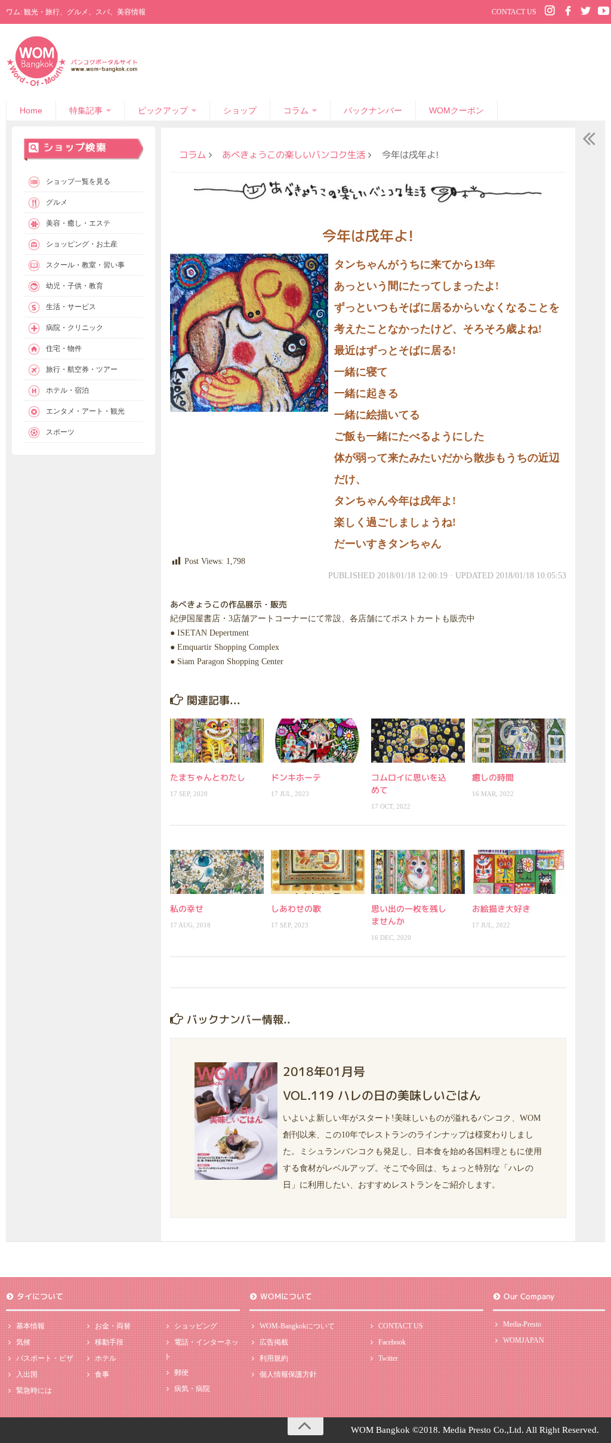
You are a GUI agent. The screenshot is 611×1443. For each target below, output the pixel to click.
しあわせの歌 (296, 908)
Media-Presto (522, 1324)
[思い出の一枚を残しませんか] (418, 872)
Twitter (388, 1358)
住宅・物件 (64, 348)
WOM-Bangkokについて (297, 1326)
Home (31, 110)
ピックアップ (163, 110)
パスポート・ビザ (44, 1358)
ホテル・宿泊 (67, 390)
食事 (102, 1374)
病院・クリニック (74, 327)
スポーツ (60, 432)
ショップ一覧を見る (78, 181)
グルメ (56, 202)
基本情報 (30, 1326)
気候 (23, 1342)
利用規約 (274, 1358)
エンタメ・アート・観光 (85, 411)
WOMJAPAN (523, 1340)
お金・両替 (113, 1326)
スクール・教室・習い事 (85, 265)
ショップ (240, 110)
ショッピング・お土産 (82, 244)
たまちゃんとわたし (207, 777)
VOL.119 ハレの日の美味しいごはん (382, 1095)
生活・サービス (71, 307)
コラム (295, 110)
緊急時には (34, 1390)
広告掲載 (274, 1342)
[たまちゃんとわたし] (217, 741)
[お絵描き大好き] (519, 872)
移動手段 (109, 1342)
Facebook (392, 1342)
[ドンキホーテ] (318, 741)
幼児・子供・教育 (74, 286)
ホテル (105, 1358)
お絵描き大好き (501, 908)
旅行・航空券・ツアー (82, 369)
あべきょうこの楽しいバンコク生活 (293, 154)
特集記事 (86, 110)
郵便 (181, 1372)
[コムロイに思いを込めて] (418, 741)
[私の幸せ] (217, 872)
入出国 (27, 1374)
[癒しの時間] (519, 741)
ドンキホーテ (296, 777)
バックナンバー (373, 110)
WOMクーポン (456, 110)
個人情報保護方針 (288, 1374)
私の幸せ (186, 908)
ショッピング (195, 1326)
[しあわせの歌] (318, 872)
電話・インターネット (201, 1349)
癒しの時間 (493, 777)
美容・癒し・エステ (78, 223)
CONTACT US (514, 12)
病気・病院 (192, 1389)
